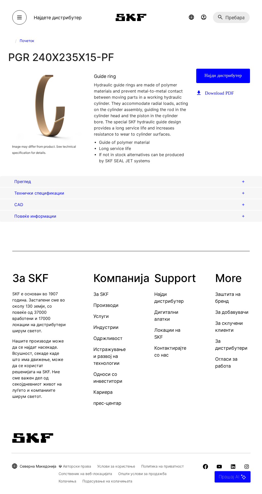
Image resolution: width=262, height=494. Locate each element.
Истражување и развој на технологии (109, 356)
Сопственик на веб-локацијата (85, 473)
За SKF (101, 294)
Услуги (101, 316)
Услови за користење (116, 466)
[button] (191, 17)
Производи (105, 305)
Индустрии (105, 327)
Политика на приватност (162, 466)
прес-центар (107, 403)
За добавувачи (231, 312)
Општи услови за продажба (142, 473)
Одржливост (108, 338)
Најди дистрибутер (223, 75)
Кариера (103, 392)
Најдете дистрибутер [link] (58, 17)
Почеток (27, 40)
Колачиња (67, 481)
